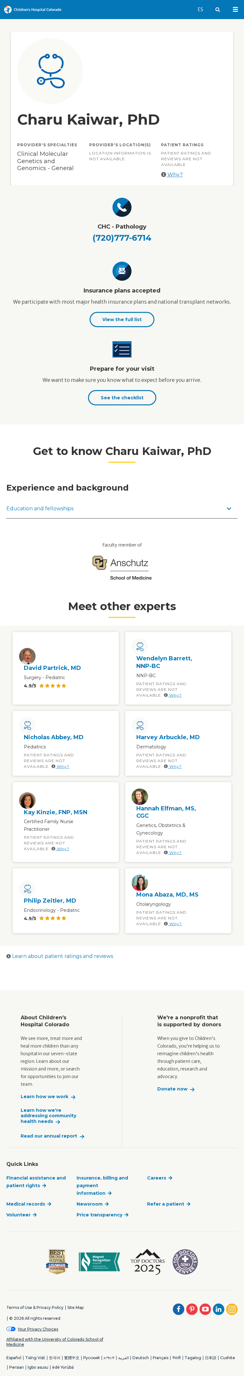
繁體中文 (71, 1357)
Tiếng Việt (35, 1357)
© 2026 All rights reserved (34, 1318)
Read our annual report (49, 1136)
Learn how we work (44, 1096)
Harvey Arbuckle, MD (168, 737)
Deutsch (140, 1357)
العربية (123, 1357)
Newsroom (90, 1204)
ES (203, 9)
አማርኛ (109, 1357)
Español (13, 1357)
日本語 (210, 1357)
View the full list (122, 319)
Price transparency (99, 1215)
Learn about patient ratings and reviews (62, 956)
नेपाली (176, 1357)
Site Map (75, 1307)
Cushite (227, 1357)
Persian (16, 1367)
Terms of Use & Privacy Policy (35, 1307)
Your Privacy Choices (38, 1329)
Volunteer (18, 1215)
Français (160, 1357)
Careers (156, 1178)
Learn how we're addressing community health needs (48, 1116)
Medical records (25, 1204)
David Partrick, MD (52, 667)
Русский (91, 1357)
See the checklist (122, 398)
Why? (174, 175)
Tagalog (193, 1357)
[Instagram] (232, 1309)
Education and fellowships (39, 509)
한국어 (54, 1357)
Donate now (172, 1089)
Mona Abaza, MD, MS (167, 894)
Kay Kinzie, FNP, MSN (55, 812)
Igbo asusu (38, 1367)
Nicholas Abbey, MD (54, 737)
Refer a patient (165, 1204)
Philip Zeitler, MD (50, 900)
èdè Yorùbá (63, 1367)
